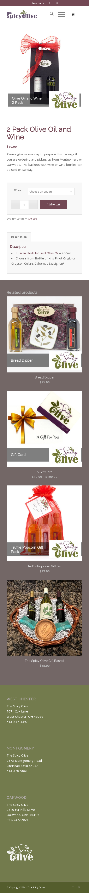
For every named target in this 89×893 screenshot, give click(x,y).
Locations (38, 3)
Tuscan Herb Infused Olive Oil (37, 253)
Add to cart (53, 204)
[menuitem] (38, 3)
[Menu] (59, 14)
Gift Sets (32, 218)
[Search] (50, 14)
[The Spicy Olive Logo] (22, 14)
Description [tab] (19, 237)
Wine (18, 190)
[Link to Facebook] (73, 887)
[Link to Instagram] (79, 887)
